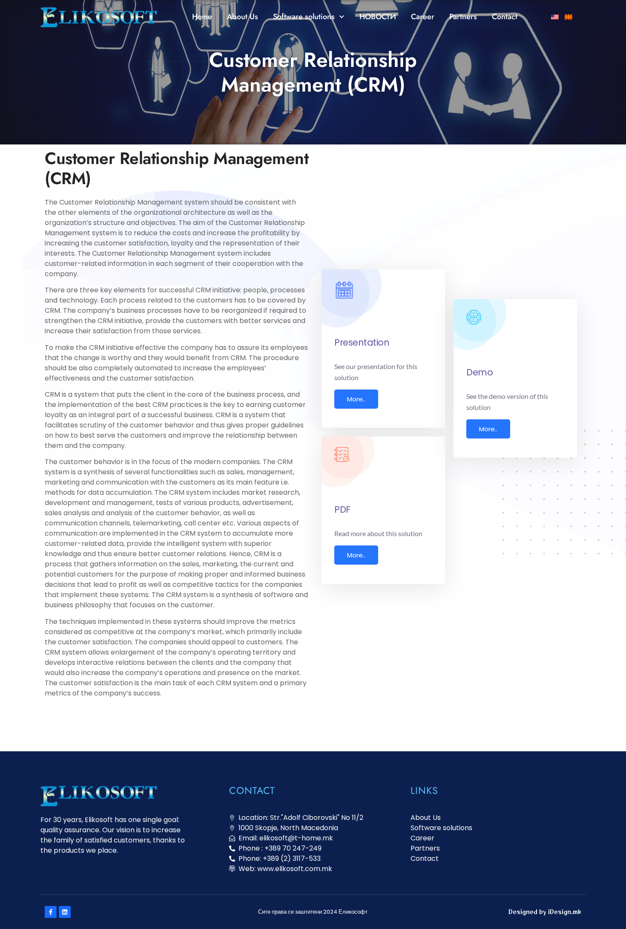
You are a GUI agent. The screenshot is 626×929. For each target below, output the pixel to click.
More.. (356, 399)
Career (422, 16)
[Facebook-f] (51, 912)
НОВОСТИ (377, 16)
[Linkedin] (65, 912)
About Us (242, 16)
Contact (504, 16)
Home (202, 16)
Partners (463, 16)
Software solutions (304, 16)
